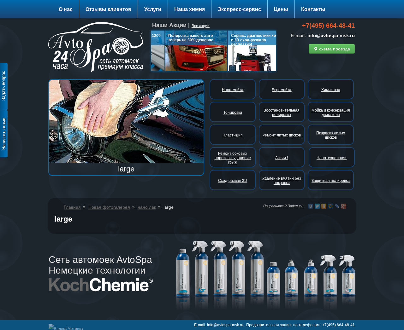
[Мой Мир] (330, 206)
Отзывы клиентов (108, 9)
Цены (281, 9)
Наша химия (189, 9)
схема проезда (334, 48)
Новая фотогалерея (109, 207)
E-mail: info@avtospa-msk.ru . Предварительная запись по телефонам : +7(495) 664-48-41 (274, 325)
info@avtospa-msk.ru (331, 35)
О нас (66, 9)
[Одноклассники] (324, 206)
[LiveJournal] (337, 206)
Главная (72, 207)
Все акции (201, 26)
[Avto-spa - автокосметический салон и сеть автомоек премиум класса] (98, 48)
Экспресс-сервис (239, 9)
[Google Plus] (344, 206)
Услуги (152, 9)
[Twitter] (317, 206)
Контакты (313, 9)
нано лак (147, 207)
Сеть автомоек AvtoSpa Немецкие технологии (100, 264)
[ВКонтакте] (310, 206)
